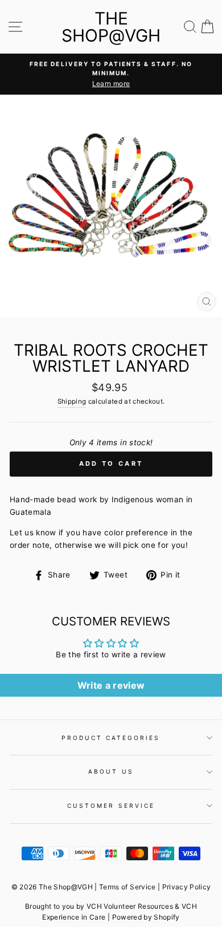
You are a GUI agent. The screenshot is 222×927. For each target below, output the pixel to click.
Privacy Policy (186, 887)
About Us (110, 771)
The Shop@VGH (111, 27)
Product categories (110, 737)
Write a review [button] (111, 685)
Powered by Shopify (146, 917)
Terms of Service (127, 887)
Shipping (72, 401)
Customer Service (111, 805)
